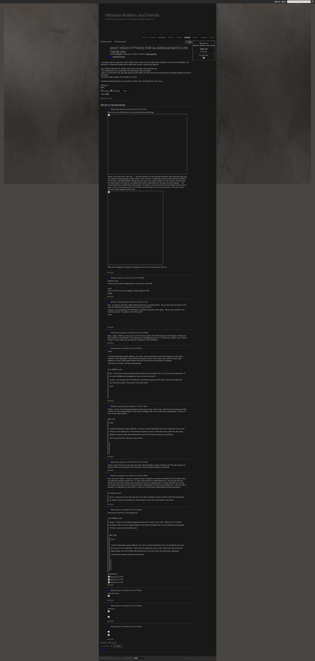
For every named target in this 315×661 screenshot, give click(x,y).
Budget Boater (118, 658)
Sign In (283, 2)
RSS (102, 650)
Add (189, 42)
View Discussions (118, 57)
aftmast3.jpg (114, 582)
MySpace (106, 91)
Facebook (116, 91)
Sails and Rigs (151, 54)
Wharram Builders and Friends (132, 15)
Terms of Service (209, 658)
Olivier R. (120, 278)
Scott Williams (121, 302)
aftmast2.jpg (114, 579)
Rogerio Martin (122, 332)
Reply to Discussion (109, 643)
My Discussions (120, 42)
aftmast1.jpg (114, 577)
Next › (119, 646)
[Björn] (105, 53)
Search (313, 1)
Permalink (109, 109)
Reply (111, 272)
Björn (119, 54)
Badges (187, 658)
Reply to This (106, 98)
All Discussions (106, 42)
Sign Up (277, 2)
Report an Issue (197, 658)
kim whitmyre (121, 109)
